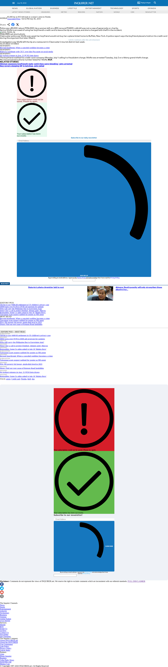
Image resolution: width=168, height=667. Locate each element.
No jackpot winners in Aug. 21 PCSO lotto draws (19, 55)
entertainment (93, 8)
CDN (132, 12)
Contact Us (4, 633)
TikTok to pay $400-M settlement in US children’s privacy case (24, 305)
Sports (2, 607)
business (54, 8)
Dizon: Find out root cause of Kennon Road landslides (21, 324)
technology (116, 8)
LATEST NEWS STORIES (21, 12)
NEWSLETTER (150, 12)
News (15, 8)
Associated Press (13, 19)
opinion (152, 8)
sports (135, 8)
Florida (23, 379)
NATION (99, 12)
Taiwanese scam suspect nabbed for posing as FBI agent (22, 314)
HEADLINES (45, 12)
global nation (34, 8)
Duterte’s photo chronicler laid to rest (46, 287)
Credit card (15, 379)
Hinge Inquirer (5, 656)
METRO (64, 12)
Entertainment (5, 609)
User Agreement (6, 644)
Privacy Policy (114, 278)
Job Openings (5, 636)
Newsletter (4, 634)
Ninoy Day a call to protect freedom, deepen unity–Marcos (23, 311)
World (3, 18)
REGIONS (81, 12)
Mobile (3, 625)
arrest (8, 379)
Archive (3, 631)
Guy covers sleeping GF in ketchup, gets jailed (22, 65)
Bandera (3, 658)
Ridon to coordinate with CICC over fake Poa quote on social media (26, 52)
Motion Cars (5, 664)
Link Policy (4, 646)
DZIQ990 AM (5, 662)
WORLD (117, 12)
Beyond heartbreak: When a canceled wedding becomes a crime (25, 48)
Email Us (3, 629)
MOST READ (20, 332)
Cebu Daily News (7, 660)
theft (29, 379)
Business (3, 615)
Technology (4, 613)
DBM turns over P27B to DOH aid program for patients (22, 307)
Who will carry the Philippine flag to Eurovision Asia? (21, 309)
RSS (2, 627)
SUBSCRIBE (109, 546)
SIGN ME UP (84, 275)
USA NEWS (5, 621)
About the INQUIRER (9, 642)
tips (33, 379)
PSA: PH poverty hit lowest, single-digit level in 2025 (21, 322)
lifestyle (72, 8)
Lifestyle (3, 611)
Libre (2, 654)
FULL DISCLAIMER (136, 581)
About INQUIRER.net (9, 640)
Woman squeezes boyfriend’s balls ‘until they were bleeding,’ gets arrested (36, 63)
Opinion (3, 617)
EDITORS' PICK (7, 332)
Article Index (5, 650)
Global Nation (5, 619)
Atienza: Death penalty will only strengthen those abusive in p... (139, 288)
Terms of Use (81, 278)
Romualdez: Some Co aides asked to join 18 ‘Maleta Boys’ (23, 313)
